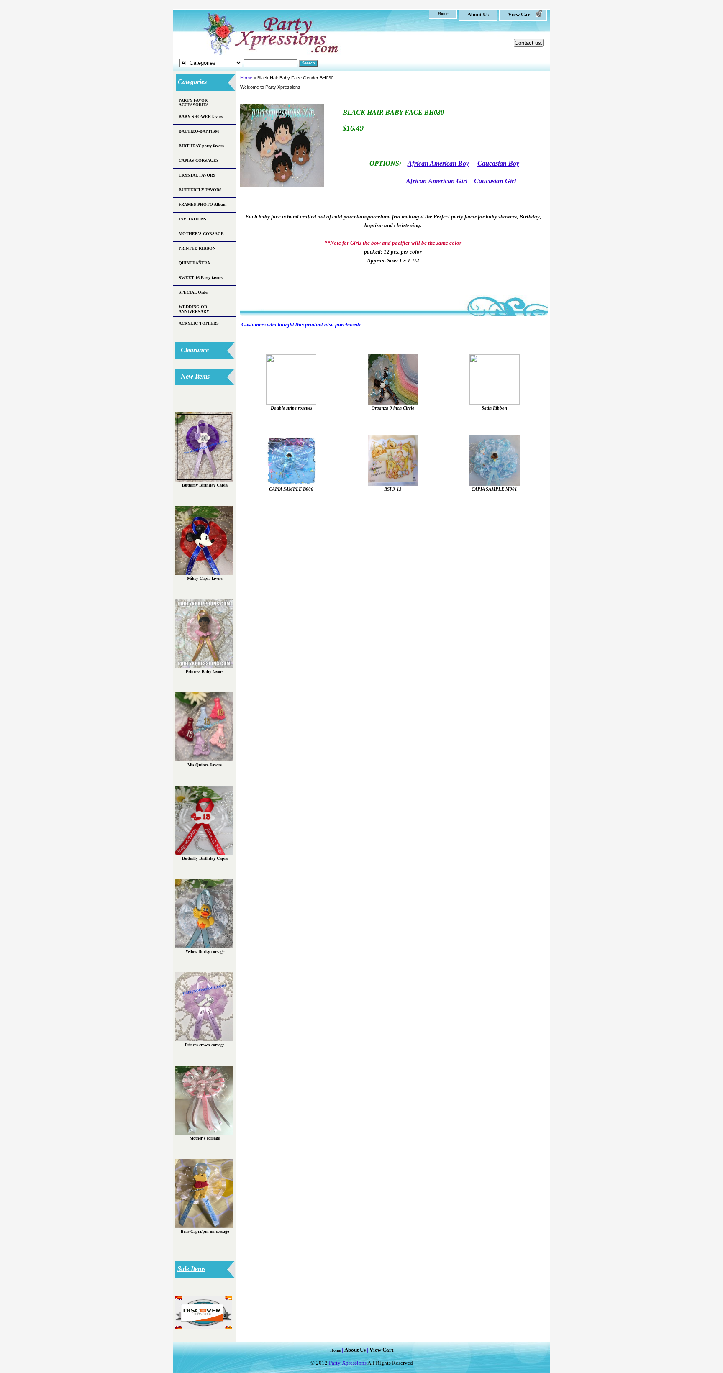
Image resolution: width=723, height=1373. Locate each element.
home (443, 13)
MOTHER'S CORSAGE (201, 233)
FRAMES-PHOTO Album (202, 204)
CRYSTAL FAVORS (197, 175)
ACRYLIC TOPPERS (199, 323)
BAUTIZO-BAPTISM (199, 131)
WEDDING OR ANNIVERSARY (194, 309)
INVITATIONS (192, 219)
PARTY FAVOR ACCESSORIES (194, 102)
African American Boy (438, 163)
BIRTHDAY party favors (201, 145)
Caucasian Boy (498, 163)
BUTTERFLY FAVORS (200, 189)
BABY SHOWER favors (201, 116)
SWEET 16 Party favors (201, 277)
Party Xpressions (348, 1363)
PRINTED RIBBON (197, 248)
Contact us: (529, 43)
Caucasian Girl (495, 180)
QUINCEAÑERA (194, 263)
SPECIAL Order (194, 292)
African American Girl (436, 180)
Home (246, 77)
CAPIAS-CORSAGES (199, 160)
